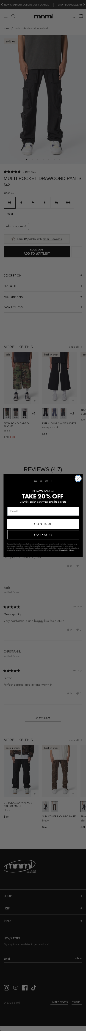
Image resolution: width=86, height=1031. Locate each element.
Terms (72, 550)
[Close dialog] (78, 478)
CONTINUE (43, 524)
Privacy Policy (63, 550)
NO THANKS (43, 534)
